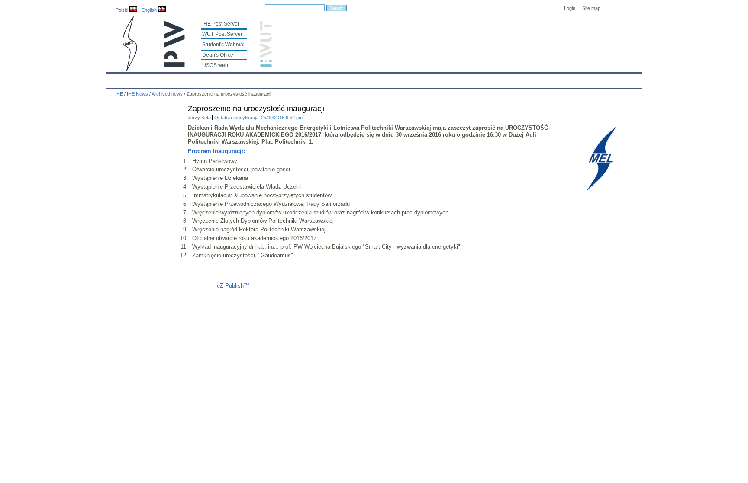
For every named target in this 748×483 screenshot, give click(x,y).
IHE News (182, 79)
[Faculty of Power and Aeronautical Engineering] (129, 69)
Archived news (167, 93)
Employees (249, 79)
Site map (591, 8)
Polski (122, 10)
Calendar (146, 79)
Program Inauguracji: (216, 151)
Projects (361, 79)
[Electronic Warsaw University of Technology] (265, 65)
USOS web (215, 65)
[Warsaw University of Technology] (175, 65)
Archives (396, 79)
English (150, 10)
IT (423, 79)
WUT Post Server (222, 34)
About (215, 79)
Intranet (474, 79)
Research (327, 79)
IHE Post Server (220, 24)
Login (569, 8)
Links (445, 79)
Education (289, 79)
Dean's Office (217, 55)
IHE (117, 79)
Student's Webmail (224, 45)
